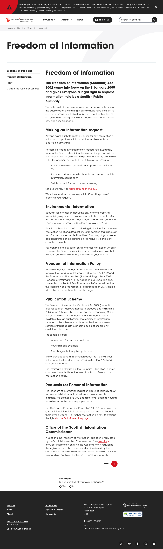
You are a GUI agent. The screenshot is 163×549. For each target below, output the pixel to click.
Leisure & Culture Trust (17, 529)
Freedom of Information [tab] (19, 77)
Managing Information (38, 28)
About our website (54, 510)
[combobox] (138, 20)
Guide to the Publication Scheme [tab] (23, 89)
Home (10, 28)
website (102, 441)
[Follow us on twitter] (121, 543)
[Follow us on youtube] (129, 543)
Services (11, 506)
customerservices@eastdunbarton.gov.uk (104, 529)
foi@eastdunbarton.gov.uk (83, 189)
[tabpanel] (81, 263)
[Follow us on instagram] (145, 543)
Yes (64, 487)
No (74, 487)
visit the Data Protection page (72, 419)
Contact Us (50, 514)
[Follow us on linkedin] (154, 543)
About (20, 28)
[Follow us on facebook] (137, 543)
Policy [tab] (9, 83)
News (80, 20)
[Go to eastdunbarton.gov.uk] (19, 20)
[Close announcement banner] (156, 7)
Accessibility (51, 506)
